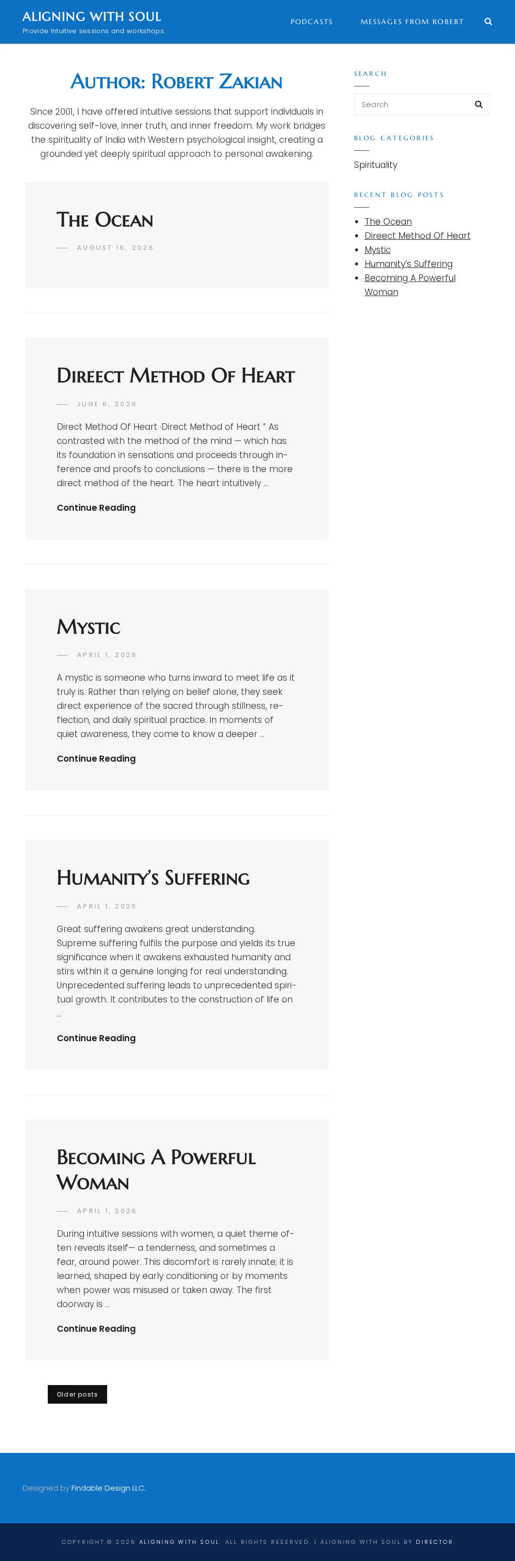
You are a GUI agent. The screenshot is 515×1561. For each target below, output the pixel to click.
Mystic (88, 626)
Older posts (77, 1394)
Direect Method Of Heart (176, 375)
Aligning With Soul (92, 16)
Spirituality (375, 165)
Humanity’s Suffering (153, 877)
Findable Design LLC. (108, 1488)
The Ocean (105, 219)
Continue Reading (96, 508)
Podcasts (312, 21)
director (434, 1542)
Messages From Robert (412, 21)
